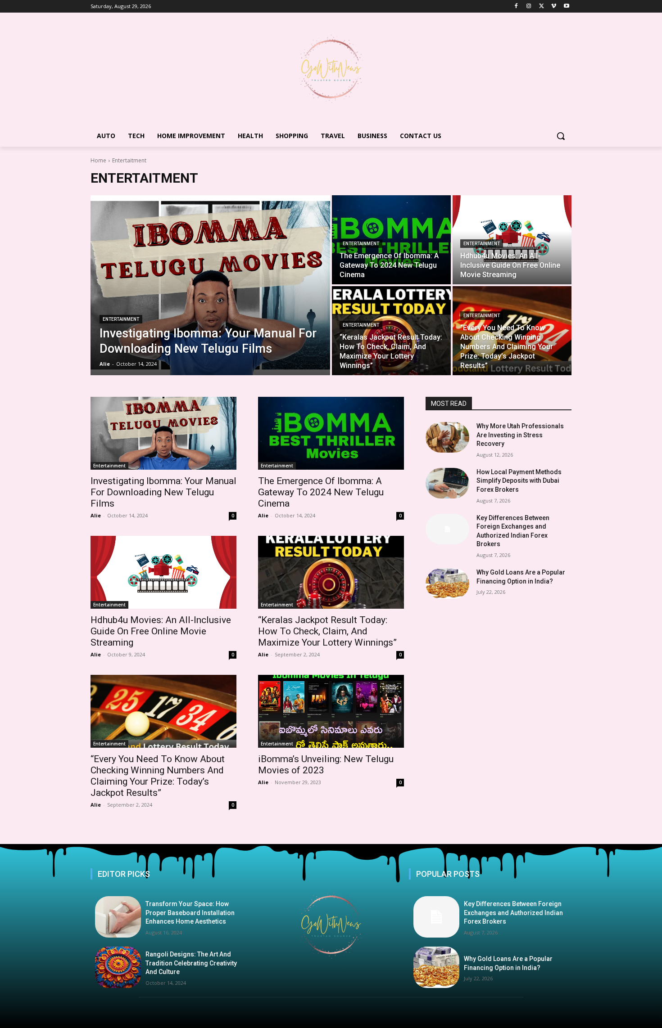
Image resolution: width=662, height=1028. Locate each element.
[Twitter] (541, 6)
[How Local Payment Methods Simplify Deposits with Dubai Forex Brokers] (447, 483)
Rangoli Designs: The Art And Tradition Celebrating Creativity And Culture (191, 963)
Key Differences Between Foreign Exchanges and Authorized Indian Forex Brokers (513, 912)
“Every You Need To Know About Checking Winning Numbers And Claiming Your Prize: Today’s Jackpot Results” (158, 776)
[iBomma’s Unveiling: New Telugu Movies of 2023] (331, 711)
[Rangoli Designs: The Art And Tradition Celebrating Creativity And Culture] (118, 967)
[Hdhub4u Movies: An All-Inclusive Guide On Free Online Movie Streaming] (512, 239)
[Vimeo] (554, 6)
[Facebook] (516, 6)
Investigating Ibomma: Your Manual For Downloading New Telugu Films (163, 492)
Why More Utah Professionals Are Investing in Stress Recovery (520, 434)
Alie (96, 515)
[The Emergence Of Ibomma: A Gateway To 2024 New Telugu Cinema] (391, 239)
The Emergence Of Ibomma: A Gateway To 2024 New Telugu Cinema (321, 492)
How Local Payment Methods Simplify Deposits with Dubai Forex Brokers (519, 480)
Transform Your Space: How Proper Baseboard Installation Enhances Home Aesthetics (190, 912)
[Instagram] (529, 6)
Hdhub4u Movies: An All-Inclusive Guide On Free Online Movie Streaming (161, 631)
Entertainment (121, 319)
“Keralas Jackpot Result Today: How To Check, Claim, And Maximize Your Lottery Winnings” (327, 631)
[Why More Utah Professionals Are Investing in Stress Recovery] (447, 437)
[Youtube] (566, 6)
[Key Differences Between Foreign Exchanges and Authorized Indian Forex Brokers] (447, 529)
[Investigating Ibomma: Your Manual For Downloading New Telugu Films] (210, 285)
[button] (560, 136)
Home (98, 160)
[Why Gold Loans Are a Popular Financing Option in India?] (447, 583)
